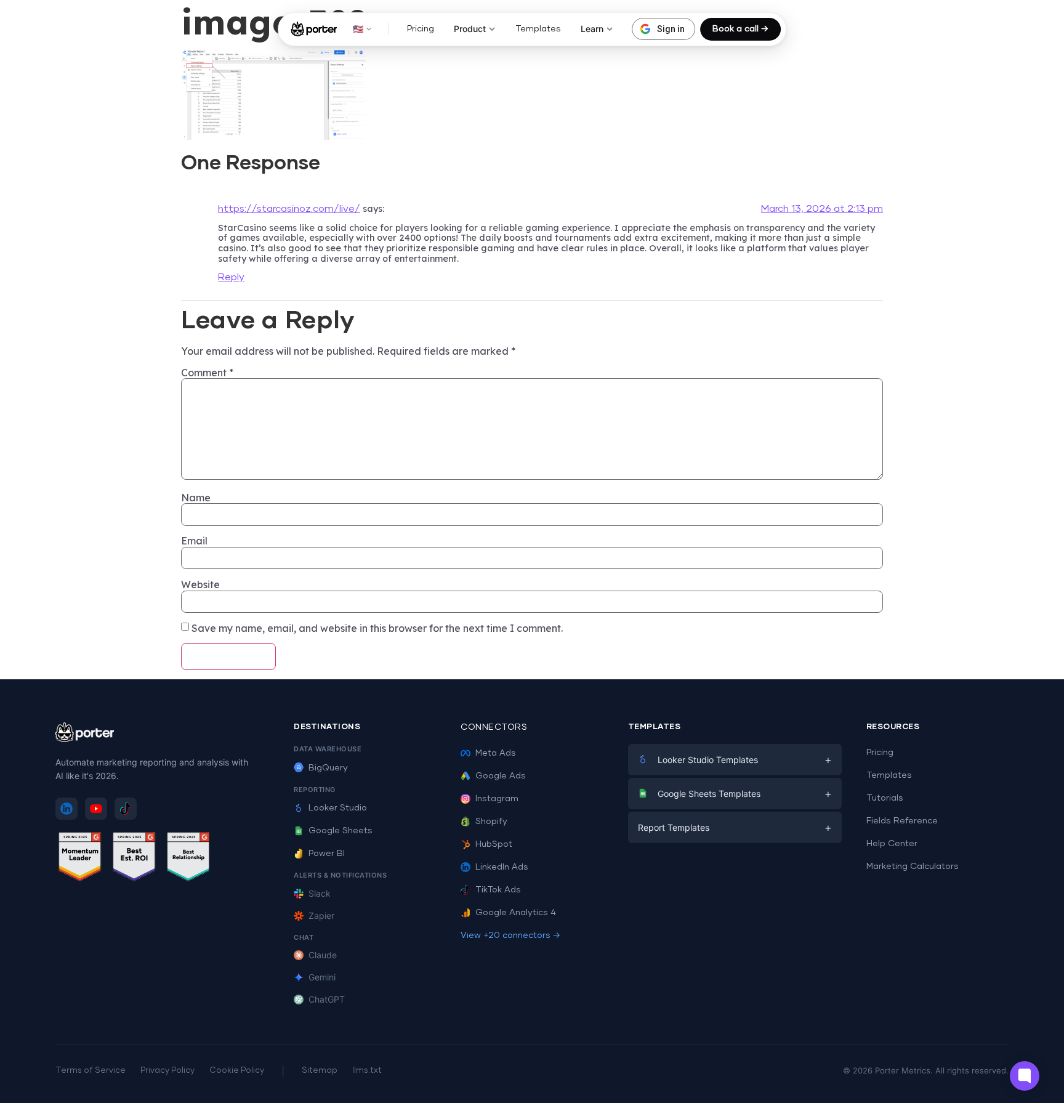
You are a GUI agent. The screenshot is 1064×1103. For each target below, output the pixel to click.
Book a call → (740, 29)
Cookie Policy (236, 1071)
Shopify (491, 821)
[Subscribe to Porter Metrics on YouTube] (96, 809)
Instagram (496, 798)
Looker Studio (337, 808)
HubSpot (493, 844)
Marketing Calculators (912, 866)
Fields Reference (902, 821)
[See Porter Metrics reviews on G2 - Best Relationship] (188, 859)
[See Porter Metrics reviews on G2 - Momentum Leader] (80, 859)
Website (200, 584)
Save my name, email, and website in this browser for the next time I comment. (377, 628)
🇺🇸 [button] (358, 28)
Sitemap (319, 1071)
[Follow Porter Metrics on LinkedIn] (66, 809)
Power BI (326, 853)
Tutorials (884, 798)
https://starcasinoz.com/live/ (289, 209)
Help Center (891, 843)
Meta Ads (495, 753)
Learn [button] (592, 28)
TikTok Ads (498, 890)
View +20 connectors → (510, 935)
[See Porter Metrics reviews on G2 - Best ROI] (134, 859)
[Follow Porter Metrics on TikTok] (126, 809)
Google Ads (500, 776)
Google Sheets (340, 830)
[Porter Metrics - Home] (314, 29)
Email (194, 540)
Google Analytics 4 (515, 912)
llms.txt (367, 1071)
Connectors (494, 727)
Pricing (420, 29)
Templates (538, 29)
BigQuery (328, 768)
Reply (231, 277)
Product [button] (470, 28)
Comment (207, 372)
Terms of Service (90, 1071)
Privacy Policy (167, 1071)
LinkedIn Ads (501, 867)
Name (196, 497)
